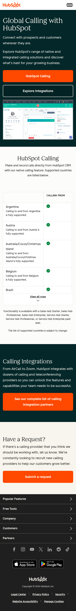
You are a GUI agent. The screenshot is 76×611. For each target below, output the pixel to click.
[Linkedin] (49, 550)
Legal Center (18, 594)
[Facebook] (14, 550)
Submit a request (38, 477)
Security (60, 594)
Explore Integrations (38, 91)
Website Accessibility (25, 601)
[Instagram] (23, 550)
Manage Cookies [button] (54, 601)
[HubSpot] (12, 5)
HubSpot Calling (38, 76)
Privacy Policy (41, 594)
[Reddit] (58, 550)
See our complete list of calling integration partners (38, 402)
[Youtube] (31, 550)
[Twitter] (40, 550)
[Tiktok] (67, 550)
